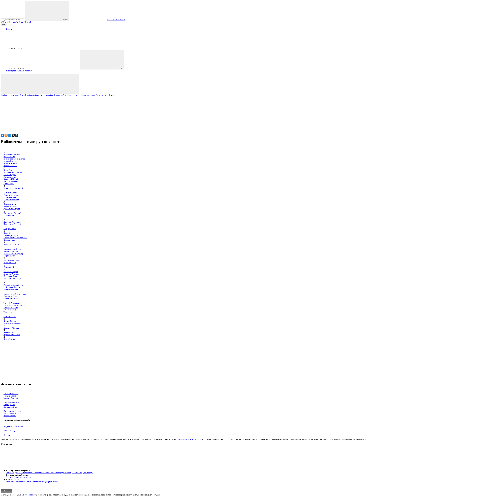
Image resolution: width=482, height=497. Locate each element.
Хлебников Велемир (12, 323)
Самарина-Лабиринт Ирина (15, 294)
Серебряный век (32, 95)
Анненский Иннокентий (14, 159)
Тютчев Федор (10, 312)
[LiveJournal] (16, 135)
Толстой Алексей (11, 307)
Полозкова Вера (10, 276)
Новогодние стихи (63, 473)
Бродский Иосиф (11, 179)
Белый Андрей (10, 175)
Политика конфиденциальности (44, 482)
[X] (13, 135)
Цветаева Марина (11, 328)
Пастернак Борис (11, 272)
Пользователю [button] (12, 479)
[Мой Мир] (9, 135)
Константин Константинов (15, 238)
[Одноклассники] (6, 135)
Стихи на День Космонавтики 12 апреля (23, 473)
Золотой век (19, 95)
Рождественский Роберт (14, 285)
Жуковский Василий (12, 224)
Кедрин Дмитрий (11, 235)
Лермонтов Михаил (12, 244)
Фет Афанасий (10, 317)
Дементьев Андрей (12, 208)
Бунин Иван (9, 184)
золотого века (195, 439)
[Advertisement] (76, 113)
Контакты (17, 482)
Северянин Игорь (11, 298)
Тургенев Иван (10, 310)
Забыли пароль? (25, 71)
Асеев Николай (10, 163)
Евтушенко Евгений (12, 213)
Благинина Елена (11, 394)
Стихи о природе (88, 95)
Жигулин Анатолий (12, 222)
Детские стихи (102, 95)
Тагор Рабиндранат (12, 303)
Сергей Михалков (11, 402)
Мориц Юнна (9, 256)
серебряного (182, 439)
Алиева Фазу (9, 156)
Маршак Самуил (11, 251)
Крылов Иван (9, 240)
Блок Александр (10, 177)
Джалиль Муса (10, 204)
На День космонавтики (13, 426)
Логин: (14, 48)
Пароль (14, 68)
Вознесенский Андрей (13, 188)
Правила (26, 482)
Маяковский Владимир (13, 253)
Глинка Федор (10, 197)
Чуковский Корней (12, 335)
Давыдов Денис (10, 206)
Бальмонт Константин (13, 172)
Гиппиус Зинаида (11, 195)
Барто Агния (9, 170)
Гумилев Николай (11, 199)
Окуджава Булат (10, 267)
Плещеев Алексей (11, 274)
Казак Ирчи (9, 233)
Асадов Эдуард (10, 161)
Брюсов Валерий (11, 181)
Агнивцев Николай (12, 154)
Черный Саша (9, 332)
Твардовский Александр (14, 305)
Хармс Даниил (10, 321)
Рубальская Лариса (12, 287)
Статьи (112, 95)
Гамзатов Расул (10, 193)
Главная (9, 482)
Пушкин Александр (12, 278)
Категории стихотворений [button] (18, 470)
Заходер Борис (10, 229)
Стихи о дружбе (73, 95)
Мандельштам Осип (12, 249)
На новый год (9, 431)
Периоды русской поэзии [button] (17, 475)
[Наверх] (20, 466)
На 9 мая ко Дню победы (82, 473)
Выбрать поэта (7, 95)
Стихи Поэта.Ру (29, 495)
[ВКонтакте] (2, 135)
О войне (7, 435)
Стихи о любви (46, 95)
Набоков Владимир (12, 260)
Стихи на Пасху (48, 473)
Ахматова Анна (10, 166)
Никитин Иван (10, 262)
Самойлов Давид (11, 296)
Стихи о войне (59, 95)
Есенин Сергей (10, 215)
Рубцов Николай (11, 289)
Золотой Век (11, 477)
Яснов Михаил (10, 339)
